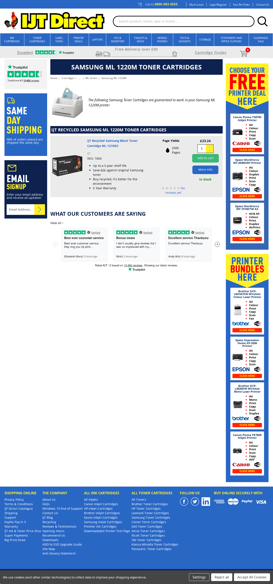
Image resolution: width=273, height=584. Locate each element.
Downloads (50, 540)
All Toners (139, 499)
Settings (199, 577)
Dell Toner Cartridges (147, 526)
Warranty (11, 526)
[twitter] (195, 501)
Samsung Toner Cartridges (151, 517)
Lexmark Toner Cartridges (150, 513)
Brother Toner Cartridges (150, 504)
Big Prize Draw (14, 540)
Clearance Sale (261, 39)
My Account (196, 4)
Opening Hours (53, 531)
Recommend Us (53, 535)
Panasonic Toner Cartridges (151, 549)
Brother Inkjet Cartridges (102, 513)
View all (56, 223)
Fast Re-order (241, 4)
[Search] (263, 21)
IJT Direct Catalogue (18, 508)
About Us (49, 499)
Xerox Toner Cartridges (148, 531)
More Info (205, 169)
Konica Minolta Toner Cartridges (155, 544)
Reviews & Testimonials (59, 526)
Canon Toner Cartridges (149, 522)
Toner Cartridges (37, 39)
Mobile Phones (162, 39)
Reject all (222, 577)
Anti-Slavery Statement (59, 553)
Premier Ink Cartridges (100, 526)
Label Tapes (59, 39)
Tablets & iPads (140, 39)
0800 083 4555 (161, 4)
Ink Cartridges (12, 39)
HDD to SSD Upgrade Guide (62, 544)
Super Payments (16, 535)
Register (222, 4)
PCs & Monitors (118, 39)
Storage (205, 39)
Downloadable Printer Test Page (107, 531)
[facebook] (184, 501)
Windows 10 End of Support (62, 508)
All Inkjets (91, 499)
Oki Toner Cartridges (147, 540)
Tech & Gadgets (185, 39)
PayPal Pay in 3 (15, 522)
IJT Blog (47, 517)
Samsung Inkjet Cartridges (103, 522)
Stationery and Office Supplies (231, 39)
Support (10, 517)
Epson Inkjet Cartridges (101, 517)
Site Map (48, 549)
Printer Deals (78, 39)
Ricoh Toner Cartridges (148, 535)
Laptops (97, 39)
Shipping (10, 513)
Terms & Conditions (18, 504)
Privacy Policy (14, 499)
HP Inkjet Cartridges (98, 508)
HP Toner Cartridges (146, 508)
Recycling (49, 522)
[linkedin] (206, 501)
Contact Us (262, 4)
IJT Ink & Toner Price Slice (22, 531)
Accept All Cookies (252, 577)
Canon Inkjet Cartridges (101, 504)
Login (213, 4)
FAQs (46, 504)
